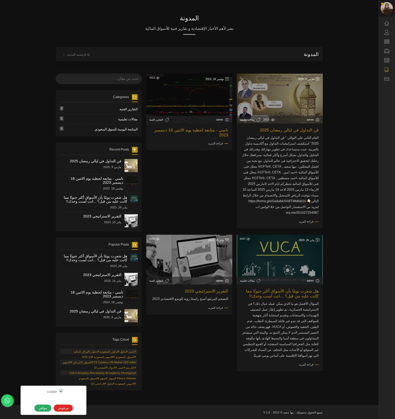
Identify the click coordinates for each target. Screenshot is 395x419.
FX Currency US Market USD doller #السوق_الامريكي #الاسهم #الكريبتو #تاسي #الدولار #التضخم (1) (99, 363)
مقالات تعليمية (247, 119)
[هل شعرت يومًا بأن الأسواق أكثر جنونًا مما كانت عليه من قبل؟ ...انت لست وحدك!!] (133, 202)
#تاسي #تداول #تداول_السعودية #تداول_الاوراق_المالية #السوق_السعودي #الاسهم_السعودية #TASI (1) (105, 352)
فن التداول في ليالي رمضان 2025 (289, 130)
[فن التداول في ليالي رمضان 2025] (131, 165)
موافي (42, 408)
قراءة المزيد (306, 221)
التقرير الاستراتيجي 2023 (206, 291)
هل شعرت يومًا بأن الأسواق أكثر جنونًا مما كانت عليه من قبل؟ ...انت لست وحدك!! (95, 199)
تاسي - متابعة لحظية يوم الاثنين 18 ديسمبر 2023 (97, 180)
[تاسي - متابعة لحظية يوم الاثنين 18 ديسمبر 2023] (132, 183)
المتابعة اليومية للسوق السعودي (99, 129)
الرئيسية (81, 54)
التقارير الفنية (156, 119)
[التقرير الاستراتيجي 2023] (131, 220)
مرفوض (63, 408)
